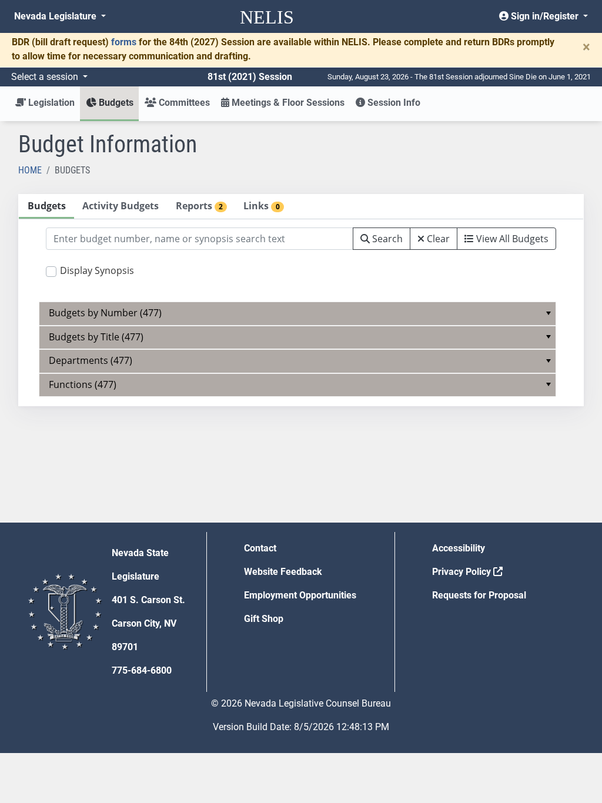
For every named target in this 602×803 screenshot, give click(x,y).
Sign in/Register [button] (545, 16)
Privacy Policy (462, 571)
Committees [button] (183, 102)
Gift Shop (263, 618)
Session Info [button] (392, 102)
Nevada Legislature (56, 16)
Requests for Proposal (479, 595)
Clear (437, 238)
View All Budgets (511, 238)
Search (386, 238)
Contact (260, 548)
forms (123, 42)
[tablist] (301, 300)
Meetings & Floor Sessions (287, 102)
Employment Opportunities (300, 595)
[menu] (298, 313)
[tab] (46, 207)
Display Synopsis (97, 270)
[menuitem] (297, 313)
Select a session (46, 76)
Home (30, 170)
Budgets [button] (114, 102)
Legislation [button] (50, 102)
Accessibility (458, 548)
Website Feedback (283, 571)
